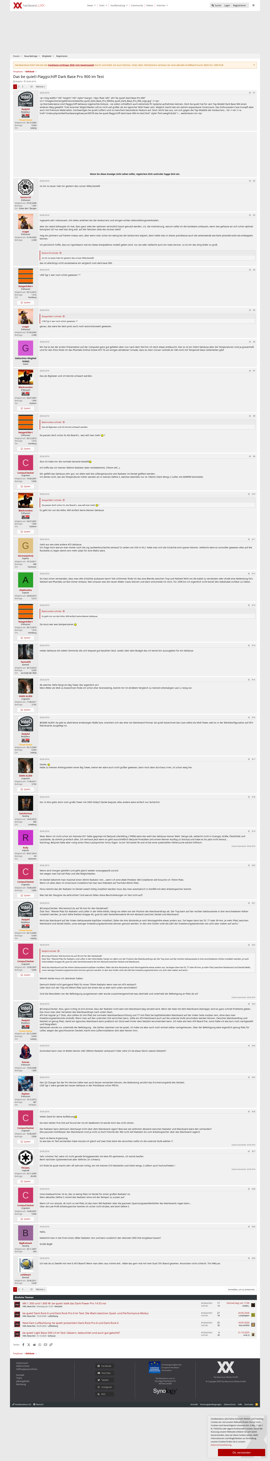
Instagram (106, 1387)
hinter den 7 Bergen (27, 208)
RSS (103, 1394)
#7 (254, 370)
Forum (16, 56)
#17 (253, 759)
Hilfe (240, 1404)
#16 (253, 717)
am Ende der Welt (28, 673)
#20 (253, 865)
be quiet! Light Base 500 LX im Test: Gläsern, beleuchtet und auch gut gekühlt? (71, 1333)
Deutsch (39, 1404)
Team (19, 1377)
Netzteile (58, 1306)
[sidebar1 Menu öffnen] (253, 5)
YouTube (106, 1372)
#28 (253, 1189)
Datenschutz (22, 1365)
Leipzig (33, 128)
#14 (253, 645)
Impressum (22, 1362)
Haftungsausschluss (26, 1369)
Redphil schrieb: (49, 951)
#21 (253, 903)
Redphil (18, 81)
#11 (253, 539)
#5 (254, 310)
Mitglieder (47, 56)
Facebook (106, 1365)
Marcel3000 (244, 1325)
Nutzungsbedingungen (211, 1404)
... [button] (27, 86)
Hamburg (32, 297)
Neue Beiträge (30, 56)
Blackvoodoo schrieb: (52, 422)
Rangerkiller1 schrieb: (52, 316)
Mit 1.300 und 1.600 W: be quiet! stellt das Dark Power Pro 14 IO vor (64, 1303)
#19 (253, 831)
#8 (254, 416)
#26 (253, 1111)
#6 (254, 341)
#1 (254, 92)
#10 (253, 494)
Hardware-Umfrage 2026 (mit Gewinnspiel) (71, 65)
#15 (253, 679)
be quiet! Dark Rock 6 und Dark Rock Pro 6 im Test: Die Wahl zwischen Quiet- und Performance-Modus (85, 1313)
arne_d (246, 1335)
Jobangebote (22, 1381)
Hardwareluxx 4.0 (22, 1404)
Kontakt (20, 1375)
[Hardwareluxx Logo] (29, 5)
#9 (254, 456)
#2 (254, 181)
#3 (254, 215)
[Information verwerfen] (253, 65)
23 (31, 86)
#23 (253, 1004)
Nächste (39, 86)
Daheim (33, 403)
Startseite (248, 1404)
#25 (253, 1077)
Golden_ (245, 1305)
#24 (253, 1045)
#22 (253, 945)
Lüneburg (32, 824)
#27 (253, 1151)
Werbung (21, 1384)
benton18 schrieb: (50, 253)
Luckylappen (244, 1315)
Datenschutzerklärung (221, 1444)
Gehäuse (52, 1336)
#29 (253, 1226)
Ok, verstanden (241, 1452)
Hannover (32, 567)
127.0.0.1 (32, 1104)
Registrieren (62, 56)
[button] (95, 5)
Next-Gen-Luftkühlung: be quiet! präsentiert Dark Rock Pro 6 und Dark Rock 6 (70, 1323)
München (32, 858)
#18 (253, 797)
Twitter (105, 1380)
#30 (253, 1258)
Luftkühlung (53, 1316)
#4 (254, 269)
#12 (253, 573)
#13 (253, 605)
